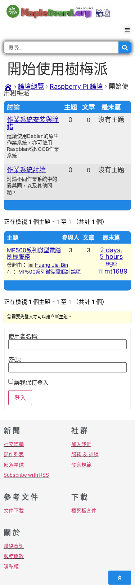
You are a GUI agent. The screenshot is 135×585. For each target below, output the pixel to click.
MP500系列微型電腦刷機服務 (34, 253)
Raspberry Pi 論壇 (76, 86)
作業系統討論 (26, 170)
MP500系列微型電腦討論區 (49, 272)
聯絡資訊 (14, 546)
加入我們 (81, 444)
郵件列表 (14, 454)
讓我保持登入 (31, 382)
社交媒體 (14, 444)
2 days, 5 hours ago (111, 256)
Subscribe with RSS (26, 475)
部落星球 (14, 465)
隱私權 (11, 566)
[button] (127, 30)
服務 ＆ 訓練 (85, 454)
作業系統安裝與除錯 (33, 123)
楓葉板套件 (83, 511)
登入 (20, 397)
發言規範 (81, 465)
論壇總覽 (31, 86)
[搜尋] (124, 47)
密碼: (14, 359)
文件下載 (14, 511)
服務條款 (14, 556)
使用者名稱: (23, 336)
